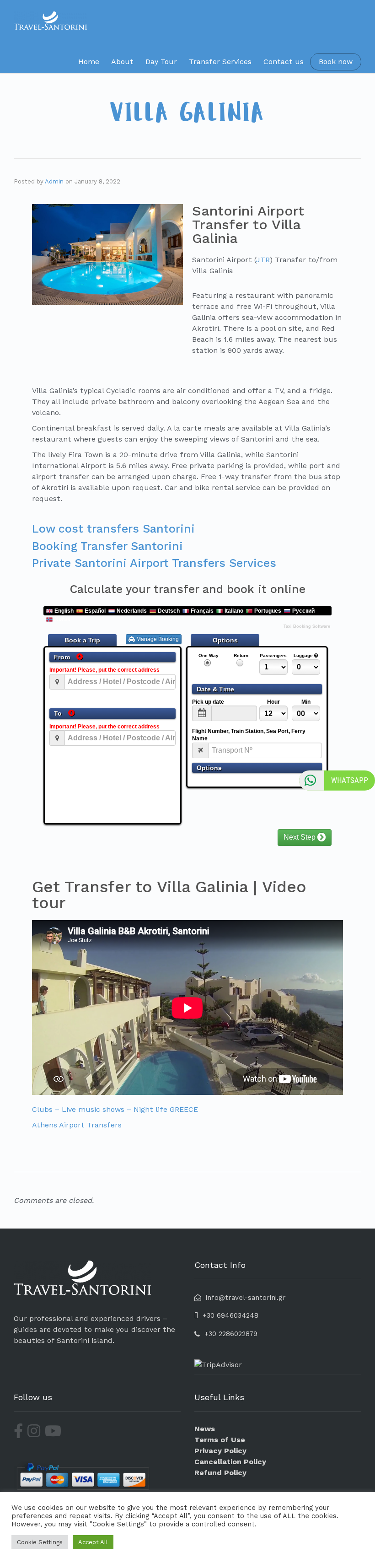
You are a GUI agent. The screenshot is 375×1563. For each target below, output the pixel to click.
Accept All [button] (93, 1542)
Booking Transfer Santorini (107, 546)
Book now (336, 61)
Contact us (283, 61)
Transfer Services (220, 61)
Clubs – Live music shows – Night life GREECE (115, 1109)
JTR (263, 259)
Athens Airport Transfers (77, 1125)
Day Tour (161, 61)
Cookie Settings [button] (40, 1542)
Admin (54, 181)
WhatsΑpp (349, 780)
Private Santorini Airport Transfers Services (154, 563)
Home (88, 61)
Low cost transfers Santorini (113, 528)
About (122, 61)
